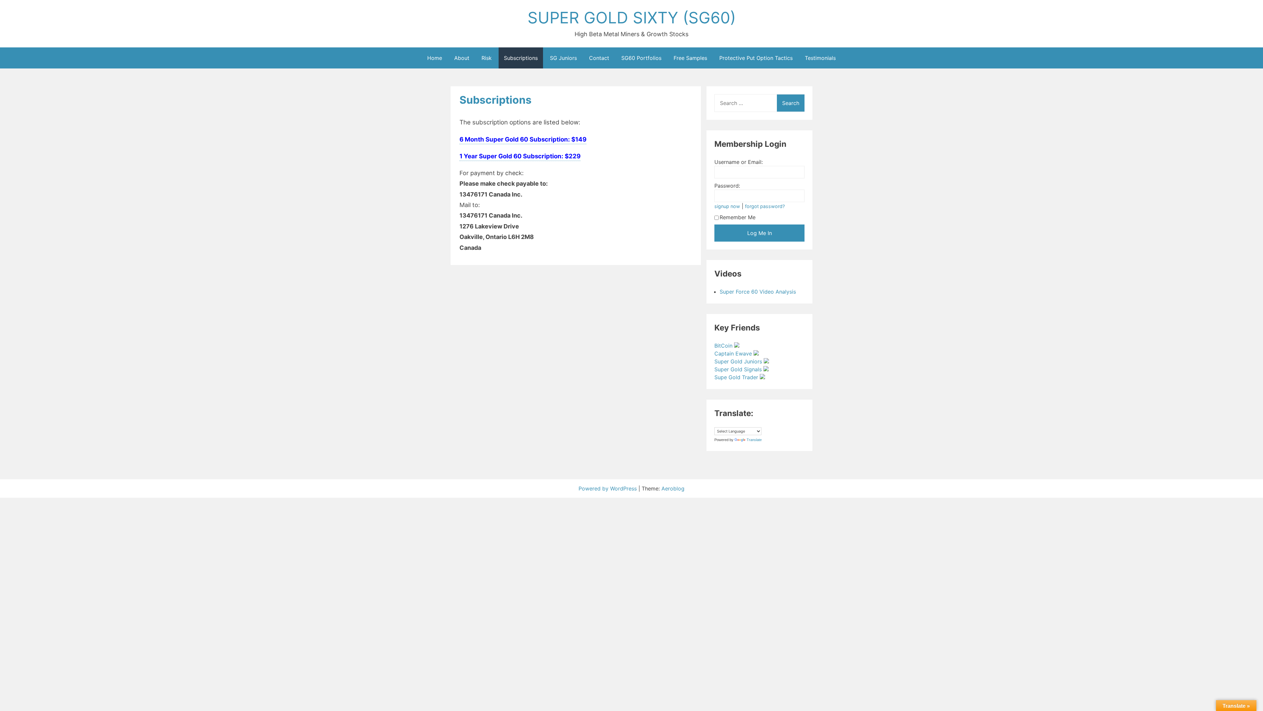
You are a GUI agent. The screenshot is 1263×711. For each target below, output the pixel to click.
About (461, 58)
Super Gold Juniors (739, 361)
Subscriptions (521, 58)
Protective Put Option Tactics (756, 58)
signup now (727, 206)
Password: (727, 185)
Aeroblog (672, 488)
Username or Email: (738, 162)
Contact (599, 58)
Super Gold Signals (738, 369)
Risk (487, 58)
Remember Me (737, 217)
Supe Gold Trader (737, 377)
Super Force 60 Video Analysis (758, 291)
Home (434, 58)
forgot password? (765, 206)
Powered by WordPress (608, 488)
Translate (754, 440)
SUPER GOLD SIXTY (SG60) (632, 17)
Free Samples (690, 58)
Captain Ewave (734, 353)
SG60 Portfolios (641, 58)
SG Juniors (563, 58)
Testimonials (820, 58)
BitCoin (724, 345)
